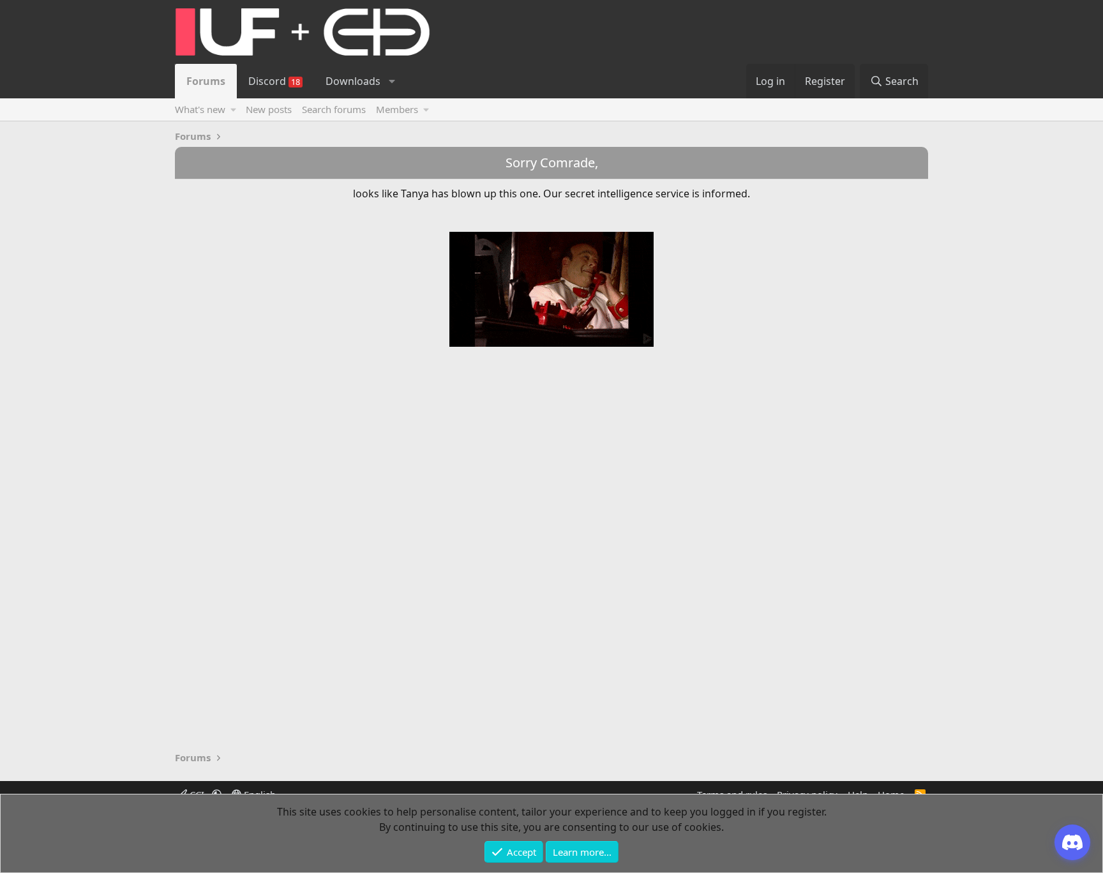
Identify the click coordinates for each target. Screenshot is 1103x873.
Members (397, 109)
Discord (274, 81)
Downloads (353, 81)
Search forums (334, 109)
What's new (200, 109)
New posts (269, 109)
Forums (205, 81)
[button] (391, 81)
